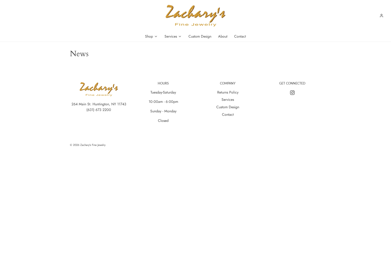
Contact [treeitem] (240, 36)
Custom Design (227, 107)
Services (228, 99)
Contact (228, 114)
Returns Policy (227, 92)
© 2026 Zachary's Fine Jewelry (87, 145)
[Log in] (381, 16)
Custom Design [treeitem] (199, 36)
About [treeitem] (222, 36)
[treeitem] (151, 36)
